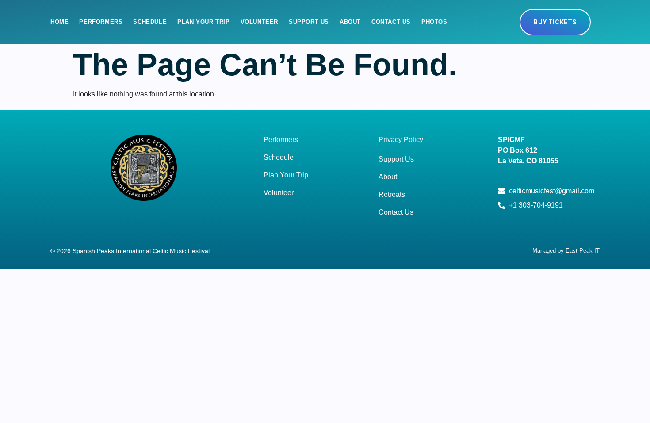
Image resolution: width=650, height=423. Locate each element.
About (350, 22)
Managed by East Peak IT (566, 250)
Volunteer (259, 22)
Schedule (150, 22)
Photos (434, 22)
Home (59, 22)
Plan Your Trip (203, 22)
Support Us (309, 22)
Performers (100, 22)
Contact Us (391, 22)
